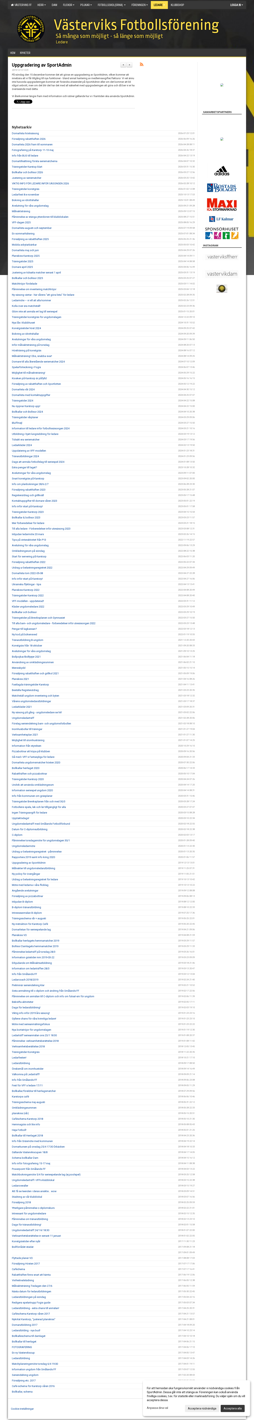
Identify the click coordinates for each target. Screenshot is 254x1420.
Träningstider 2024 (22, 400)
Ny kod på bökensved (24, 634)
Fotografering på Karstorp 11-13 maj (33, 150)
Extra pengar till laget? (24, 467)
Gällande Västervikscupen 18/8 (29, 1152)
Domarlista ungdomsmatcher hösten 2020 (36, 762)
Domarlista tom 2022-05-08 (27, 573)
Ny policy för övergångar (26, 873)
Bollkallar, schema (22, 1391)
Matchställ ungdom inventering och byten (35, 695)
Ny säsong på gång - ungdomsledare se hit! (37, 712)
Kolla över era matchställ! (26, 305)
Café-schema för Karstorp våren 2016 (33, 1386)
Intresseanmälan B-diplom (27, 912)
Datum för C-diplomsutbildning (29, 829)
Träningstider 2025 (22, 261)
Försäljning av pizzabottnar (27, 896)
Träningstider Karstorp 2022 (28, 595)
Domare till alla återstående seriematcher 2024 (38, 361)
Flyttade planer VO (22, 1258)
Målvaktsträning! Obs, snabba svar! (32, 356)
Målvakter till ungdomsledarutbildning (33, 868)
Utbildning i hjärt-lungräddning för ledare (35, 434)
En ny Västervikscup (23, 1352)
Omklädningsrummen (24, 1107)
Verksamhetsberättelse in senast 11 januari (36, 1235)
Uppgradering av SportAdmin (41, 65)
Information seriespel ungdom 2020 (32, 790)
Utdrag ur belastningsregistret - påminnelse (37, 851)
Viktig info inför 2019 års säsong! (31, 1013)
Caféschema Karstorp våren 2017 (31, 1313)
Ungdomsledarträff (23, 717)
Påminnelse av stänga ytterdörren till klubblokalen (40, 216)
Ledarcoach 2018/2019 (25, 979)
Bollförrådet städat (23, 1246)
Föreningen (139, 5)
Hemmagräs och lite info (26, 1124)
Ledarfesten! (19, 1057)
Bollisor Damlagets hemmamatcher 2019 (35, 946)
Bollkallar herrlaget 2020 (25, 768)
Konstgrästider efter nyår (26, 1241)
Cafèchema (18, 1269)
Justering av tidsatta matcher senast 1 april (36, 272)
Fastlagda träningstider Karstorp (30, 684)
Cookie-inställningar (22, 1408)
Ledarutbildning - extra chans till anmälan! (35, 1308)
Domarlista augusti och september (32, 227)
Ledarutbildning (21, 1063)
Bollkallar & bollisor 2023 (26, 517)
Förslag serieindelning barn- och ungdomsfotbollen (41, 723)
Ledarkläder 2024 (22, 445)
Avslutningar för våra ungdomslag (31, 339)
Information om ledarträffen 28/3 (30, 968)
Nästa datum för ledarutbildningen (31, 1291)
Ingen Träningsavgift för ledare (29, 812)
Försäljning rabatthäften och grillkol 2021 (35, 673)
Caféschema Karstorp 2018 (27, 1118)
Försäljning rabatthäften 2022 (28, 562)
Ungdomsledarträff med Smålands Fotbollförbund (41, 823)
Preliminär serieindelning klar (28, 985)
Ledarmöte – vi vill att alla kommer (31, 300)
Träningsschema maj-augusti (28, 1102)
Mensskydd (18, 667)
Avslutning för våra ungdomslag (30, 205)
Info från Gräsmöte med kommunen (32, 1141)
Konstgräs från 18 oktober (27, 645)
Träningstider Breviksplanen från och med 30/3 (38, 801)
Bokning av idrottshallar (25, 200)
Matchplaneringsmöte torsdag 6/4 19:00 (35, 1363)
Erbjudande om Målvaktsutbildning (32, 962)
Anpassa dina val (157, 1407)
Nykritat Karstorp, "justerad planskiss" (33, 1319)
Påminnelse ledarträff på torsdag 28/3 (33, 951)
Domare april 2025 (22, 266)
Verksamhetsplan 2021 (25, 734)
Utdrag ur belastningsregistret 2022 (32, 567)
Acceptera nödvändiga (202, 1408)
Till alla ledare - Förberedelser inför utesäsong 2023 (41, 528)
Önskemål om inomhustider (27, 1068)
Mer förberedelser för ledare (28, 523)
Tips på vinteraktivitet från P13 (29, 539)
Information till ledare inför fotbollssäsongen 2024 (40, 428)
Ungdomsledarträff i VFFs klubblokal (33, 1180)
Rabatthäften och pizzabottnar (29, 773)
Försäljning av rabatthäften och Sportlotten (36, 383)
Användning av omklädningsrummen (33, 662)
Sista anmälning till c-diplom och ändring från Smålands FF (45, 990)
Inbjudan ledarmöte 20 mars (28, 534)
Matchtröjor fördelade (24, 283)
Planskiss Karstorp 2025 (25, 255)
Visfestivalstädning (23, 1280)
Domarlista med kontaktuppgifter (31, 395)
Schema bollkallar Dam (25, 1157)
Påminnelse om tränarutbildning (30, 1219)
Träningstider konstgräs (25, 189)
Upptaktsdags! (20, 818)
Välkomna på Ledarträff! (26, 1074)
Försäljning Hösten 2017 (26, 1263)
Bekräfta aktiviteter (22, 1001)
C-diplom (17, 834)
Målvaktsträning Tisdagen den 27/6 (32, 1285)
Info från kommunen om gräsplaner (32, 795)
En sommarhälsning (23, 233)
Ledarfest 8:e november (25, 194)
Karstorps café (20, 1096)
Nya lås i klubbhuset (23, 322)
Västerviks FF (22, 5)
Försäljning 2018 (21, 1202)
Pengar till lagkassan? (24, 628)
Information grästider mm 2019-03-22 (33, 957)
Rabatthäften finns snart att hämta (31, 1274)
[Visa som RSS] (141, 65)
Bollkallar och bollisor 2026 (27, 172)
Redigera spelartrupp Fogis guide (31, 1302)
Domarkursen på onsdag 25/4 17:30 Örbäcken (38, 1146)
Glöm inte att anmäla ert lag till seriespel (34, 311)
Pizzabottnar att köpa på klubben (31, 751)
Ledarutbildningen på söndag (29, 1297)
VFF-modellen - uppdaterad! (28, 601)
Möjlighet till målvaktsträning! (28, 372)
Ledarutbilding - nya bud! (26, 1330)
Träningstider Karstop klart (27, 166)
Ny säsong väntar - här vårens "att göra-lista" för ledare (43, 294)
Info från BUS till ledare (25, 155)
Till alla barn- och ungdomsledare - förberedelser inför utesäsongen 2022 (53, 623)
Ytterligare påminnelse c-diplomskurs (33, 1207)
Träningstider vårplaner (25, 417)
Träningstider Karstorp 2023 (28, 511)
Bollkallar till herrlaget (24, 1341)
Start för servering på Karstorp (29, 556)
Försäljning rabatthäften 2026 (28, 138)
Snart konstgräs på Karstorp (28, 478)
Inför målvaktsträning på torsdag (30, 344)
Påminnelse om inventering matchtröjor (34, 289)
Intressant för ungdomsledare (29, 1213)
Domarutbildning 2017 (24, 1324)
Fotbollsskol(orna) (110, 5)
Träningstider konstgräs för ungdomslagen (36, 317)
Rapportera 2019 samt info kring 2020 (33, 857)
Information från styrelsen (26, 745)
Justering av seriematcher (26, 177)
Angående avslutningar (25, 890)
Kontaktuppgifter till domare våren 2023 (34, 500)
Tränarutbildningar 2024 (25, 456)
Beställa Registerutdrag (25, 690)
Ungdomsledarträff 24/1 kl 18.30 (30, 1230)
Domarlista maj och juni (25, 250)
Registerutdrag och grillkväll (28, 495)
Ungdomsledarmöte (23, 846)
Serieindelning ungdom (25, 1374)
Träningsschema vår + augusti (29, 918)
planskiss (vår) (20, 1113)
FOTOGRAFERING (22, 1347)
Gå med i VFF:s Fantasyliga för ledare (33, 756)
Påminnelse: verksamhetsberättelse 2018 (35, 1040)
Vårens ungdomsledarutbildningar (31, 701)
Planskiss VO (19, 935)
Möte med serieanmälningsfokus (31, 1024)
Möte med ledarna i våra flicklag (30, 884)
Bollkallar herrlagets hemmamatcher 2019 (35, 940)
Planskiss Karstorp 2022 (25, 589)
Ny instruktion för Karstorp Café (30, 923)
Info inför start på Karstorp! (27, 506)
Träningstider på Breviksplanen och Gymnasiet (38, 617)
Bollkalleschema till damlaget (28, 1335)
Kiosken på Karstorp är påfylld (29, 378)
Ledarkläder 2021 (22, 706)
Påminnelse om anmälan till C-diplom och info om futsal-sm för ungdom (53, 996)
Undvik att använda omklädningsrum (33, 784)
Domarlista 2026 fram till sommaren (32, 144)
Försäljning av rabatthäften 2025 (30, 239)
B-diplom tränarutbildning (26, 907)
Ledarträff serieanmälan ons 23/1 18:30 (34, 1035)
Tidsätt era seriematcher (25, 439)
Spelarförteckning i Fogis (26, 367)
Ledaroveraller (20, 1185)
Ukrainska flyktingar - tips (26, 584)
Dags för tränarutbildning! (26, 1224)
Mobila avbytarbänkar (24, 244)
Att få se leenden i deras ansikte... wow (34, 1191)
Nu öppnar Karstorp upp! (26, 406)
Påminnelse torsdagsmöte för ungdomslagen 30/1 (41, 840)
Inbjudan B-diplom (22, 901)
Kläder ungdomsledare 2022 (28, 606)
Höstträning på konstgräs (26, 350)
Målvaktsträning (21, 211)
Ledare (158, 5)
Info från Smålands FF (24, 974)
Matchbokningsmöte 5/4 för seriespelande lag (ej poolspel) (46, 1174)
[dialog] (196, 1398)
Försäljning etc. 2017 (24, 1380)
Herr (41, 5)
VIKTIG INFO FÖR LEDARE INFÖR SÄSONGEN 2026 (40, 183)
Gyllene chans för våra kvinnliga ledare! (34, 1018)
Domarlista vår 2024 (23, 389)
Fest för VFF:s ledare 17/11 (27, 1085)
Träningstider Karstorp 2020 (28, 779)
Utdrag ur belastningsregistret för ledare (35, 879)
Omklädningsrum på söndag (28, 550)
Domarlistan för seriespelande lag (31, 929)
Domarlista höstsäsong (25, 133)
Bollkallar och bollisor (24, 612)
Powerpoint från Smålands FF (29, 1168)
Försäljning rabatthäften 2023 (28, 489)
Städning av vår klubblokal (27, 1196)
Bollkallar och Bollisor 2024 (27, 411)
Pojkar (85, 5)
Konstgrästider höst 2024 (26, 328)
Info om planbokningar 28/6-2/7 (30, 484)
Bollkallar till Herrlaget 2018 (27, 1135)
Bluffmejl (17, 422)
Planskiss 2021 (20, 678)
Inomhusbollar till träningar (27, 729)
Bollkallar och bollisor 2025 (27, 278)
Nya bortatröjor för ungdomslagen (31, 1029)
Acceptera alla (233, 1408)
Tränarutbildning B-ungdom (27, 640)
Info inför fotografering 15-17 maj (31, 1163)
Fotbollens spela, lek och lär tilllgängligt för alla (39, 807)
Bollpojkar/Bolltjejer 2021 (26, 656)
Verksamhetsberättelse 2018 (28, 1046)
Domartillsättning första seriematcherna (34, 161)
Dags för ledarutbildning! (26, 1007)
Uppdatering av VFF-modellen (29, 450)
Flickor (67, 5)
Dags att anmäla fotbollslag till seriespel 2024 (38, 461)
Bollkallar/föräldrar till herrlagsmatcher (34, 1091)
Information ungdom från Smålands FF (34, 1369)
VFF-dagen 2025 (21, 222)
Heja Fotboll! (19, 1129)
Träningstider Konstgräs (25, 1052)
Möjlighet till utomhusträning (28, 740)
